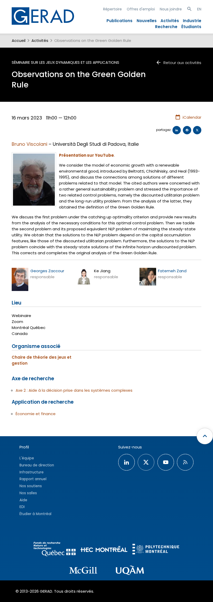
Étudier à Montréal (35, 513)
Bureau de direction (36, 465)
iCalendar (192, 117)
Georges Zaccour (47, 271)
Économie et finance (36, 413)
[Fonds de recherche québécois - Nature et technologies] (54, 550)
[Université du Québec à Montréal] (129, 571)
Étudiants (191, 26)
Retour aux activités (182, 62)
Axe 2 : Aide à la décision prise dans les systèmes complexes (74, 390)
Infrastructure (31, 472)
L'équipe (26, 458)
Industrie (192, 20)
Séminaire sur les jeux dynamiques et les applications (65, 62)
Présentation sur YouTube (86, 155)
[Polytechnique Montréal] (156, 550)
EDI (22, 506)
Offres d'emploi (141, 9)
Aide (23, 500)
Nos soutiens (30, 486)
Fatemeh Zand (172, 271)
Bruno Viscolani (29, 144)
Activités (170, 20)
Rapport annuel (32, 479)
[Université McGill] (83, 571)
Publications (119, 20)
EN (199, 9)
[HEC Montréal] (104, 549)
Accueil (18, 40)
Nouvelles (147, 20)
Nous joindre (171, 9)
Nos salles (28, 493)
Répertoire (112, 9)
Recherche (166, 26)
